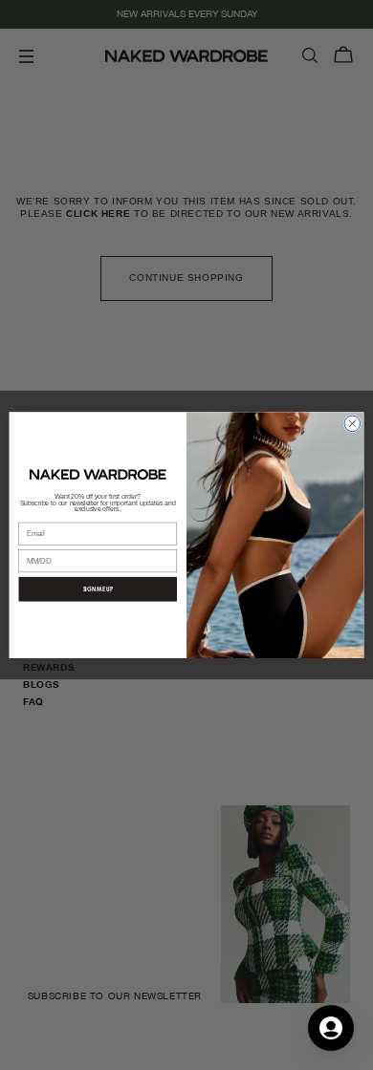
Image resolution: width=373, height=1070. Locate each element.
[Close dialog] (352, 424)
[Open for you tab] (331, 1028)
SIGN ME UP (98, 588)
